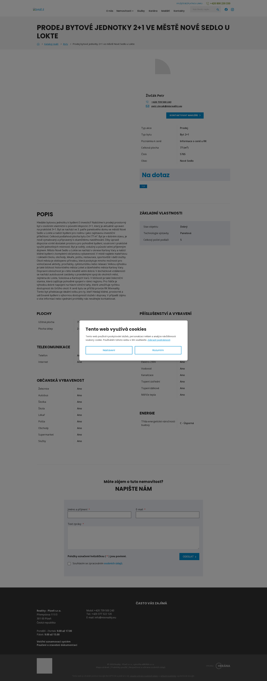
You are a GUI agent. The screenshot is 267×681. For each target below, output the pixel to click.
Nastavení (109, 350)
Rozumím (158, 350)
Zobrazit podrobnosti (159, 339)
